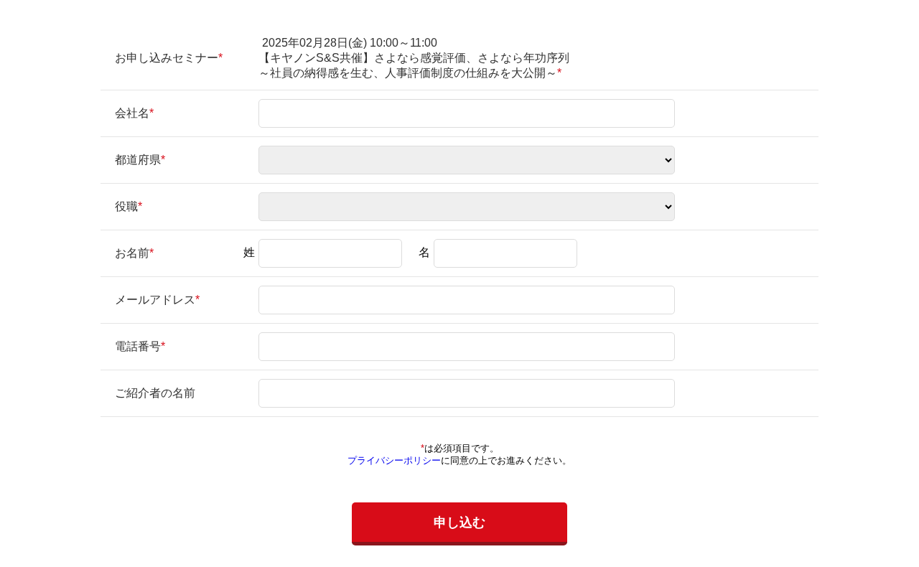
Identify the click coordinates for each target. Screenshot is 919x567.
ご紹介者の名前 (155, 393)
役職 (126, 206)
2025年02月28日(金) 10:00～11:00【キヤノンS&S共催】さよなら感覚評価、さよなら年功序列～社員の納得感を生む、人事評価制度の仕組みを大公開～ (413, 58)
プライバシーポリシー (394, 460)
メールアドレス (155, 300)
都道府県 (138, 160)
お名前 (132, 253)
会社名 (132, 113)
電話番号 (138, 346)
